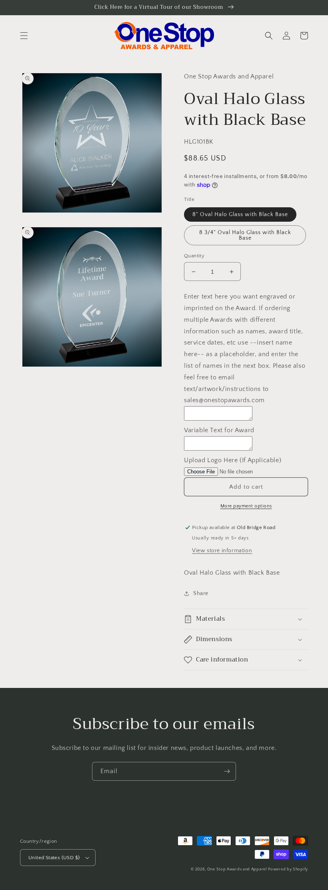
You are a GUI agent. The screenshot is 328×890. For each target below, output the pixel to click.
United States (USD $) (54, 857)
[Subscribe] (227, 771)
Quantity (194, 256)
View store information (222, 550)
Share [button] (200, 593)
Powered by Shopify (288, 869)
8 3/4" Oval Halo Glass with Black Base (245, 235)
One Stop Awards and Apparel (237, 869)
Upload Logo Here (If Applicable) (232, 460)
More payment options (246, 506)
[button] (24, 35)
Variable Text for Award (219, 430)
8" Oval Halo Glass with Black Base (240, 214)
